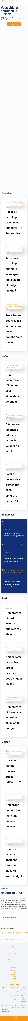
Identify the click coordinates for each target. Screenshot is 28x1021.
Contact (14, 952)
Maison (5, 741)
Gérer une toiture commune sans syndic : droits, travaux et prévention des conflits (13, 558)
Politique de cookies (14, 960)
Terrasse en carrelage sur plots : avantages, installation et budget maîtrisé (13, 274)
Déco (4, 355)
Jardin (5, 598)
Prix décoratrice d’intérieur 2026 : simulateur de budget (18, 989)
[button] (14, 886)
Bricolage (7, 193)
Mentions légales (14, 954)
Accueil (14, 950)
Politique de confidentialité (14, 958)
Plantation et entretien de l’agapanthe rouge (10, 939)
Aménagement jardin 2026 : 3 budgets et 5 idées (14, 623)
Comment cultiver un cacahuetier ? (8, 936)
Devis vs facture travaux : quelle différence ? (13, 771)
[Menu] (25, 2)
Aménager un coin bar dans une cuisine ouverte (13, 815)
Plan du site (14, 956)
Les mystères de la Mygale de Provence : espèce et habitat (14, 932)
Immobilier (7, 514)
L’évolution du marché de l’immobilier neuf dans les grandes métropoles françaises (14, 584)
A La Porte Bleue (14, 902)
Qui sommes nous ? (14, 962)
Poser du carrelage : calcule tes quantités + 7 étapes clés (14, 222)
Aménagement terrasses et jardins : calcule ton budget (14, 717)
